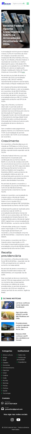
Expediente (22, 362)
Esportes (6, 370)
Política (5, 388)
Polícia (5, 385)
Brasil (4, 360)
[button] (28, 3)
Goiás (4, 378)
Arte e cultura (8, 355)
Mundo (5, 380)
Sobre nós (21, 355)
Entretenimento (8, 368)
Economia (6, 365)
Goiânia (5, 375)
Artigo (5, 357)
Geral (5, 373)
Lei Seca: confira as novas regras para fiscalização (23, 305)
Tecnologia (6, 393)
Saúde (5, 391)
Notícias (5, 383)
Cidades (5, 362)
